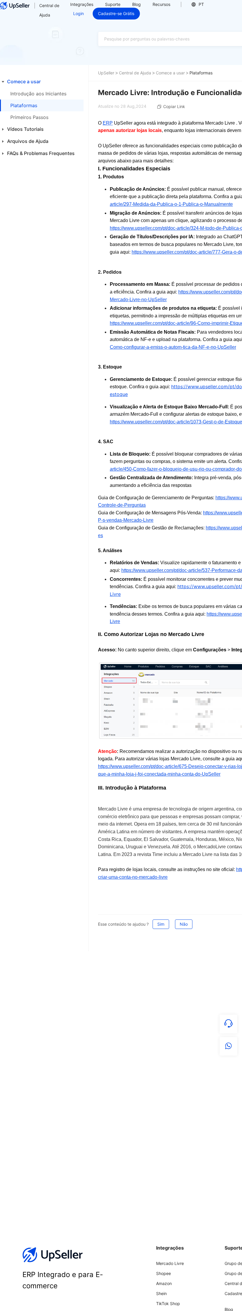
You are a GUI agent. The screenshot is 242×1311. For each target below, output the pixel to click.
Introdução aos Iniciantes (38, 94)
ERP (108, 122)
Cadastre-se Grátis (116, 13)
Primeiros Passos (29, 117)
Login (78, 13)
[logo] (15, 5)
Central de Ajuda (49, 10)
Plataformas (23, 105)
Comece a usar (170, 72)
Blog (136, 4)
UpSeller (106, 72)
